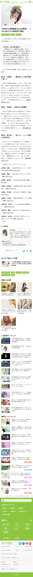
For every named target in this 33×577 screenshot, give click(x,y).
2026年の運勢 (6, 514)
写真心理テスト (23, 511)
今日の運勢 (6, 538)
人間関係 (27, 528)
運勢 (6, 528)
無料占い (5, 508)
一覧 (30, 520)
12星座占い (13, 508)
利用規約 (15, 562)
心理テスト (5, 511)
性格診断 (6, 532)
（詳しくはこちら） (15, 170)
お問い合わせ (16, 564)
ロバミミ (17, 546)
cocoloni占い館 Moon (6, 550)
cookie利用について (5, 564)
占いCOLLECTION (28, 550)
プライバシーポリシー (6, 566)
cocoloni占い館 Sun (5, 546)
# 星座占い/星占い (6, 275)
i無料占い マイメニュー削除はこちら (9, 569)
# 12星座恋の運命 (6, 34)
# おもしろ (18, 34)
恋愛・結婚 (6, 524)
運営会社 (3, 562)
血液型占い (21, 508)
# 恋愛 (13, 275)
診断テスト (14, 511)
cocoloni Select (28, 546)
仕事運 (27, 524)
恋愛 (5, 24)
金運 (16, 524)
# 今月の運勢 (25, 272)
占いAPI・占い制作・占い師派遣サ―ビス (10, 557)
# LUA (13, 34)
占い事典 (16, 538)
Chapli (17, 550)
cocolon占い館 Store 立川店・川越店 (9, 554)
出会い (16, 528)
